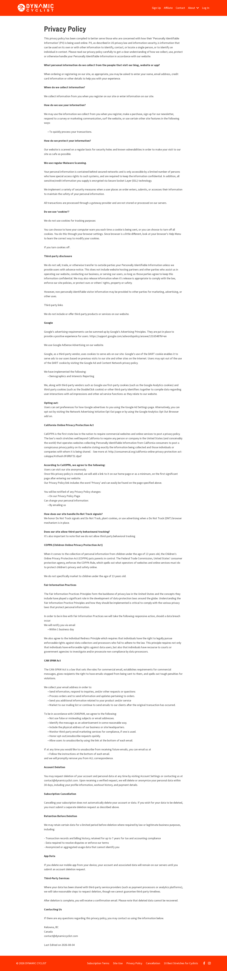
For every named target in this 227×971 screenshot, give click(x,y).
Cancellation (153, 963)
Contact (180, 8)
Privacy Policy (134, 963)
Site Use (118, 963)
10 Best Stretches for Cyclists (181, 963)
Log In (205, 8)
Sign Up (156, 8)
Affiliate (168, 8)
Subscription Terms (98, 963)
